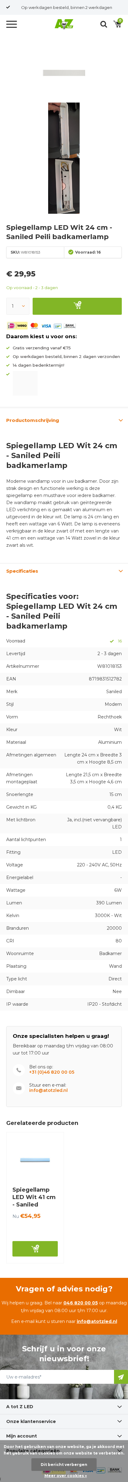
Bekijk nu (35, 1249)
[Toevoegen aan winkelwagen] (77, 306)
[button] (12, 24)
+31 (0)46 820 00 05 (51, 1072)
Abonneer (121, 1377)
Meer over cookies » (65, 1475)
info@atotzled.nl (48, 1090)
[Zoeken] (103, 24)
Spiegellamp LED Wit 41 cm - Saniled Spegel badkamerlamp (34, 1204)
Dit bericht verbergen (64, 1464)
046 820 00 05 (80, 1303)
